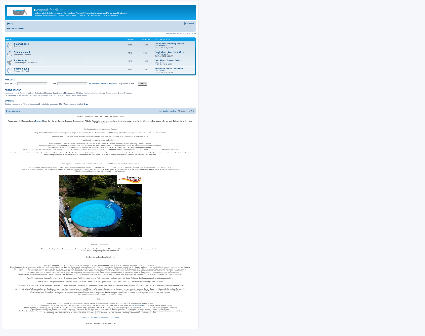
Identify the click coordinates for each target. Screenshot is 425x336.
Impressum (85, 317)
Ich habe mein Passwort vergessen (103, 84)
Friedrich (161, 46)
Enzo (86, 104)
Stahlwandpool (22, 44)
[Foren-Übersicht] (19, 10)
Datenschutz (115, 317)
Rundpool (39, 121)
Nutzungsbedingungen (99, 317)
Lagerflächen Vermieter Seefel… (168, 60)
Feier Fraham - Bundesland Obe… (169, 52)
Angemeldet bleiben (127, 84)
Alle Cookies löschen (168, 111)
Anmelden (10, 80)
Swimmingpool (22, 52)
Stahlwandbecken (138, 305)
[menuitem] (9, 24)
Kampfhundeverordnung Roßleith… (170, 44)
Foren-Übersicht (13, 111)
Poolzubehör (20, 60)
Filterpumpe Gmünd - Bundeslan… (170, 68)
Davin (160, 70)
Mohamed (162, 54)
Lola (159, 62)
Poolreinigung (21, 68)
